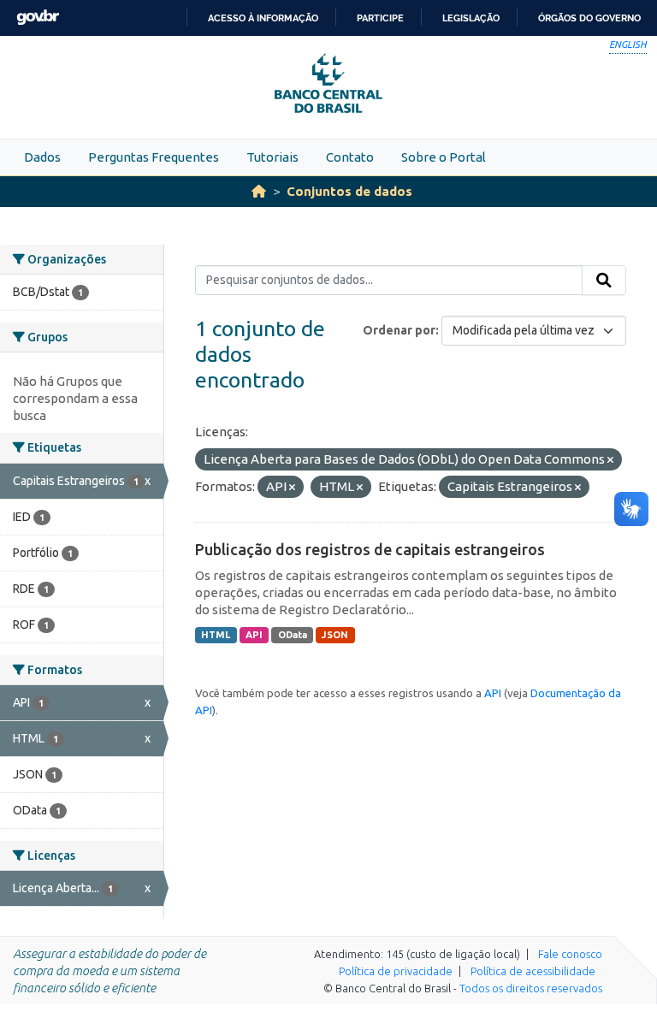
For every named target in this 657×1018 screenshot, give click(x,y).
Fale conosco (570, 954)
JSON (335, 635)
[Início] (259, 191)
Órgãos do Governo (589, 18)
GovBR (37, 17)
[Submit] (604, 280)
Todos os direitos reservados (530, 988)
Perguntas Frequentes (153, 157)
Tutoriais (272, 157)
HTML (215, 635)
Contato (350, 157)
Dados (42, 157)
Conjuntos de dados (349, 191)
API (254, 635)
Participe (380, 18)
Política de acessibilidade (533, 971)
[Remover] (610, 460)
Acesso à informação (263, 18)
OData (292, 635)
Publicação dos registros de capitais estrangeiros (370, 549)
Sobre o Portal (443, 157)
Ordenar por (399, 330)
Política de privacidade (396, 971)
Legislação (471, 18)
